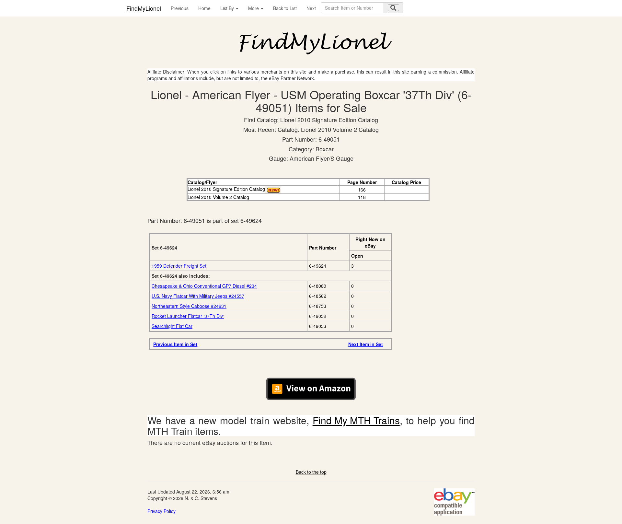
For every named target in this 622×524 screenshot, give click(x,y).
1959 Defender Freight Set (179, 265)
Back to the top (311, 472)
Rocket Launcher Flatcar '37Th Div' (188, 316)
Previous (180, 8)
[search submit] (393, 8)
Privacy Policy (161, 511)
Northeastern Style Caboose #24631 (189, 306)
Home (204, 8)
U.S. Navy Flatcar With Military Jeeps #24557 (198, 296)
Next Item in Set (365, 344)
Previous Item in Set (175, 344)
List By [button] (227, 8)
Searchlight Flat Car (172, 326)
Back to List (285, 8)
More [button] (254, 8)
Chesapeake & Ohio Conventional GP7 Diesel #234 (204, 286)
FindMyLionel (143, 8)
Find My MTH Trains (356, 420)
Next (311, 8)
